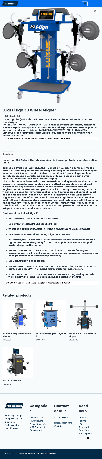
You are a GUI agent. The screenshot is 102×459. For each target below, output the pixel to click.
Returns (82, 421)
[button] (95, 11)
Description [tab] (8, 154)
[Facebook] (88, 438)
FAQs (81, 424)
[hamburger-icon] (85, 3)
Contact (82, 417)
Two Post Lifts (36, 417)
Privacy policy (85, 433)
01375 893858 (61, 417)
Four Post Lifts (36, 421)
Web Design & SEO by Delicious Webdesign (40, 453)
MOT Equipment (37, 427)
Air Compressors (38, 424)
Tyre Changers (37, 430)
